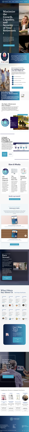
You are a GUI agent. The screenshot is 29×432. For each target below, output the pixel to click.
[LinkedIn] (22, 431)
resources (14, 427)
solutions (14, 426)
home (13, 425)
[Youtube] (28, 431)
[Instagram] (26, 431)
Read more (3, 302)
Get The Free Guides (14, 244)
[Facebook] (24, 431)
